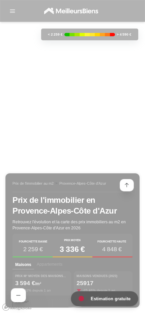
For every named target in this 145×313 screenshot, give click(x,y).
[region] (72, 156)
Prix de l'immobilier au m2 (33, 183)
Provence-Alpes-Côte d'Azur (82, 183)
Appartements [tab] (49, 264)
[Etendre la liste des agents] (127, 185)
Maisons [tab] (23, 264)
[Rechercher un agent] (18, 295)
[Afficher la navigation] (12, 11)
